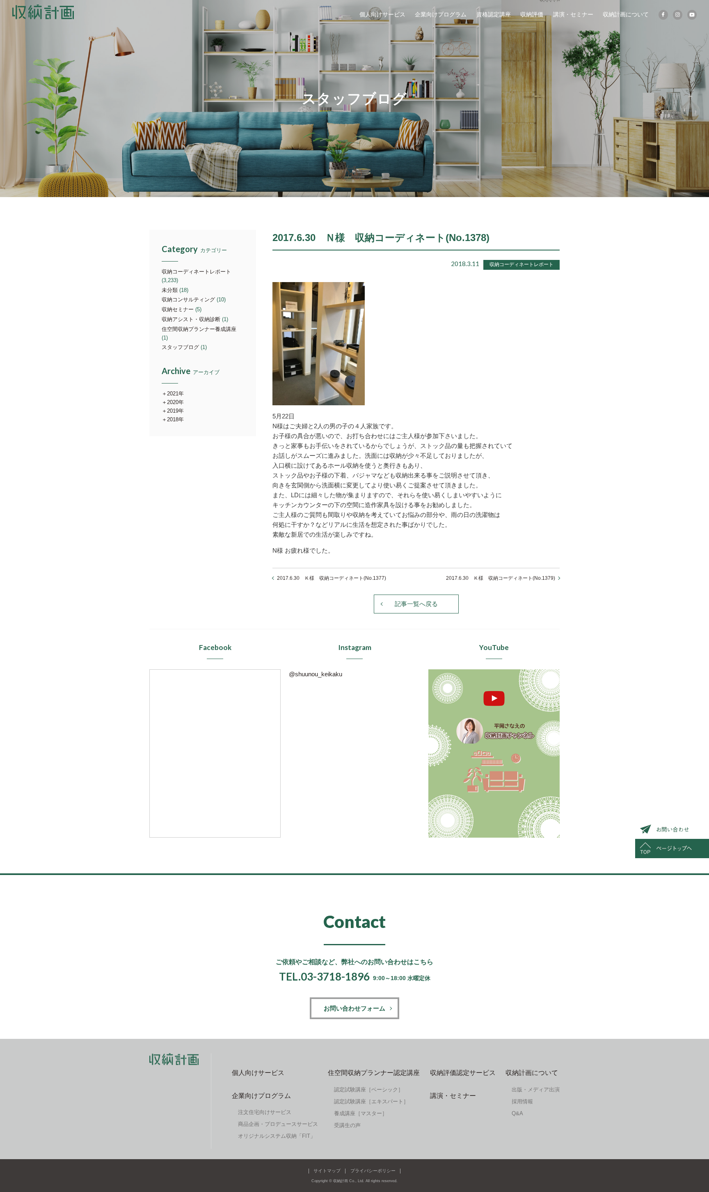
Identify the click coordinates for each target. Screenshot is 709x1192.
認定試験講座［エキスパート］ (371, 1101)
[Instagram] (677, 15)
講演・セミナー (573, 14)
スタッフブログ (180, 347)
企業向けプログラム (441, 14)
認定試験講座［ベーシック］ (368, 1089)
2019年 (175, 411)
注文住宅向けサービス (264, 1112)
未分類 (170, 290)
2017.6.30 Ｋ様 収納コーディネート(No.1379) (500, 578)
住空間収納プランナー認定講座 (374, 1072)
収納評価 (531, 14)
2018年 (175, 419)
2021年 (175, 393)
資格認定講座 (493, 14)
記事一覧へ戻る (416, 603)
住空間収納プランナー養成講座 (199, 329)
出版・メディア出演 (536, 1089)
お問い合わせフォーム (354, 1008)
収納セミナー (178, 309)
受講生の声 (347, 1125)
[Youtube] (692, 15)
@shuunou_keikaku (315, 674)
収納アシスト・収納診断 (191, 319)
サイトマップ (327, 1170)
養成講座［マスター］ (360, 1113)
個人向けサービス (382, 14)
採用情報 (522, 1101)
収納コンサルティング (188, 299)
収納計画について (626, 14)
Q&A (517, 1113)
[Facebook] (663, 15)
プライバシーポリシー (373, 1170)
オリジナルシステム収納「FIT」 (277, 1136)
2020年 (175, 402)
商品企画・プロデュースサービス (278, 1124)
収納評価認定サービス (463, 1072)
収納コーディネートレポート (196, 272)
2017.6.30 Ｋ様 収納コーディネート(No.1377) (331, 578)
